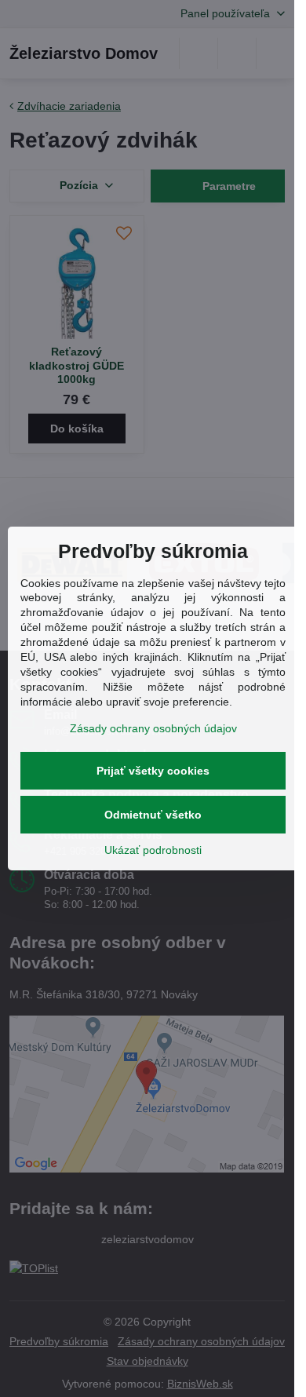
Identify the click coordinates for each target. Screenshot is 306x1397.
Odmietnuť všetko (153, 814)
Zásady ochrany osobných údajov (153, 728)
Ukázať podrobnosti (153, 850)
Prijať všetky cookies (153, 770)
